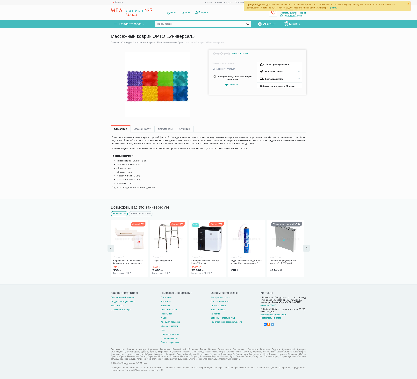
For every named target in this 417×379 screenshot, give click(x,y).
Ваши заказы (117, 305)
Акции (173, 12)
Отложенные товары (121, 309)
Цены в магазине (169, 309)
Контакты (215, 314)
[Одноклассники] (268, 324)
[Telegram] (272, 324)
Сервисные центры (170, 334)
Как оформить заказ (220, 297)
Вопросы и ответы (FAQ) (223, 318)
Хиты (187, 12)
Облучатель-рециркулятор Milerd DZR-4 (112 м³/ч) (283, 261)
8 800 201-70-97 (268, 305)
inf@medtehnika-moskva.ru (273, 314)
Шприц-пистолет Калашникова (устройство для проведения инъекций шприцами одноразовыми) (128, 262)
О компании (166, 297)
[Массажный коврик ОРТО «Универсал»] (157, 84)
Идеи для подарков (170, 322)
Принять (333, 8)
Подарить (203, 12)
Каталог (209, 2)
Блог (163, 330)
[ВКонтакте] (265, 324)
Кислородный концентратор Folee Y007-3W (205, 261)
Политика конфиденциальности (226, 322)
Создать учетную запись (123, 301)
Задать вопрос (218, 309)
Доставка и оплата (220, 301)
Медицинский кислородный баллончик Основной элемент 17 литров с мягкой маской (246, 262)
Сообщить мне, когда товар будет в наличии (234, 77)
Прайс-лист (166, 314)
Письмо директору (170, 342)
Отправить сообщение (291, 15)
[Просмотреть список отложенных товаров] (273, 14)
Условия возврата (223, 2)
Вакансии (165, 305)
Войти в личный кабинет (123, 297)
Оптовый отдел (218, 305)
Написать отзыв (240, 53)
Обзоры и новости (169, 326)
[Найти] (247, 24)
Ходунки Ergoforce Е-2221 (165, 260)
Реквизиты (166, 301)
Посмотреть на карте (270, 318)
